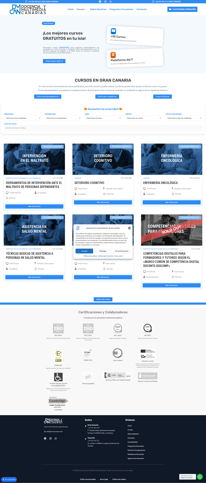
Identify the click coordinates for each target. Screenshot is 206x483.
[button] (129, 228)
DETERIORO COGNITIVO (89, 183)
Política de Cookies (90, 256)
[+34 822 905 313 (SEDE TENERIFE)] (153, 2)
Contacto (142, 9)
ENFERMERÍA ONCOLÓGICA (160, 183)
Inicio (70, 9)
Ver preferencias (121, 251)
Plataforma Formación (136, 454)
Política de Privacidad (105, 256)
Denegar (103, 251)
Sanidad (78, 178)
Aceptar (84, 251)
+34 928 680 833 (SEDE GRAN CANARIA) (43, 2)
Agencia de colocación (136, 458)
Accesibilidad (133, 442)
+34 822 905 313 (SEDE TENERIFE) (168, 2)
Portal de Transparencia (136, 450)
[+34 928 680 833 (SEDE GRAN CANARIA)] (26, 2)
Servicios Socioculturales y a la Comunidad (23, 178)
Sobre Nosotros (98, 9)
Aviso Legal (118, 256)
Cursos (80, 9)
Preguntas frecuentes (121, 9)
